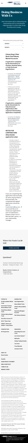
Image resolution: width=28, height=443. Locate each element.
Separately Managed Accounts (19, 311)
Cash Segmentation (19, 301)
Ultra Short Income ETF (6, 318)
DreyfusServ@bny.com (13, 207)
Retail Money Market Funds (6, 311)
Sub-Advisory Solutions (19, 315)
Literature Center (18, 348)
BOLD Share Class (6, 321)
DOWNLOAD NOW (14, 248)
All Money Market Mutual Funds (7, 302)
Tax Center (17, 343)
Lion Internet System (19, 335)
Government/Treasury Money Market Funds (6, 306)
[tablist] (14, 44)
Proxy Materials (18, 346)
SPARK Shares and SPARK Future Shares (7, 324)
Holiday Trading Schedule (20, 341)
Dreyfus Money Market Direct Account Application (14, 118)
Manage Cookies (5, 369)
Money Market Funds (19, 304)
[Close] (26, 436)
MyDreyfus (17, 338)
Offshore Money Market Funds (7, 315)
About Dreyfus (4, 355)
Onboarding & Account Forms (19, 332)
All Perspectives (5, 331)
